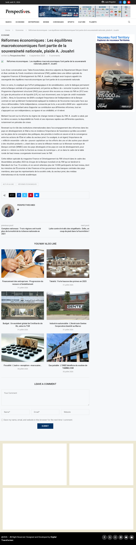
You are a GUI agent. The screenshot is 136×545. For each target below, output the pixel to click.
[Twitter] (124, 2)
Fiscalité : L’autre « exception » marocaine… (23, 365)
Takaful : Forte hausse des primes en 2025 (67, 281)
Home (7, 30)
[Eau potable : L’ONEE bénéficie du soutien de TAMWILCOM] (68, 347)
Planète (93, 22)
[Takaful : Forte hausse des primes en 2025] (68, 263)
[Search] (129, 22)
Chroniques (58, 22)
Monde (46, 22)
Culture (81, 22)
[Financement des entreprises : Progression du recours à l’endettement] (22, 263)
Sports (71, 22)
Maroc (9, 22)
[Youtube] (128, 2)
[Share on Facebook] (19, 195)
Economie (20, 22)
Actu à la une (8, 184)
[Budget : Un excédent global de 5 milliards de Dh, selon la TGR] (22, 305)
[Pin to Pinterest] (30, 195)
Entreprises (33, 22)
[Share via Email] (36, 195)
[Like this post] (13, 195)
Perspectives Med (17, 56)
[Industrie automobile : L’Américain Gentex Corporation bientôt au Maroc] (68, 305)
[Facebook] (120, 2)
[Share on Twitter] (24, 195)
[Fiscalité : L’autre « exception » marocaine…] (22, 347)
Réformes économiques (27, 184)
